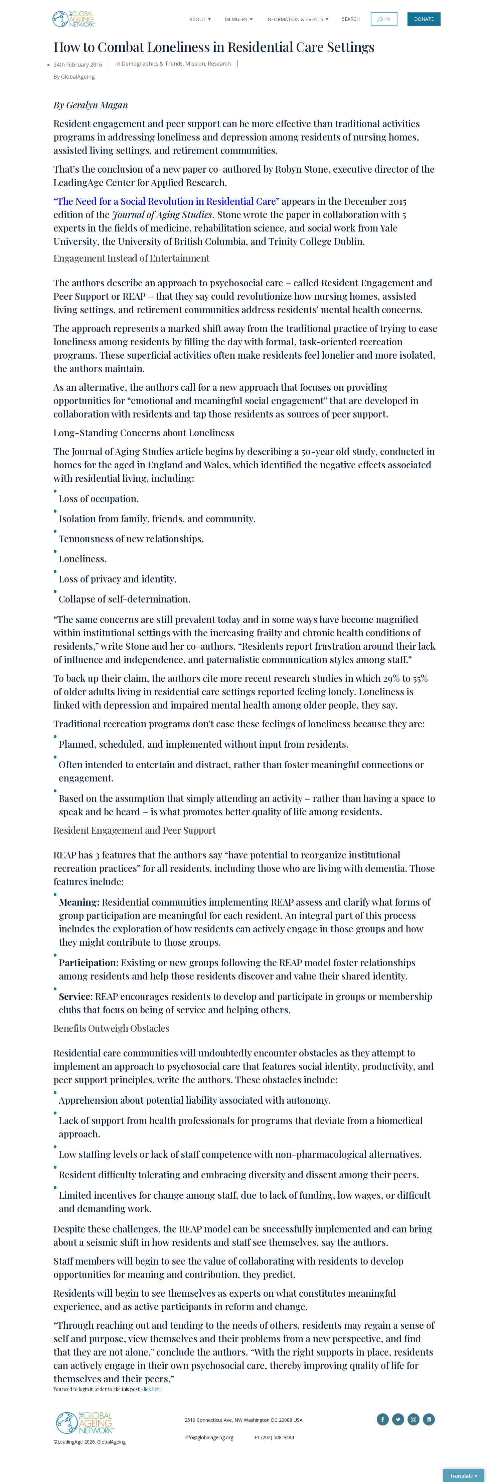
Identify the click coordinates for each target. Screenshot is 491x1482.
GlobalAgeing (78, 76)
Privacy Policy (141, 1442)
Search (351, 19)
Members (236, 19)
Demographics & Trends (152, 63)
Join (384, 19)
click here (151, 1389)
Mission (195, 63)
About (197, 19)
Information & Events (294, 19)
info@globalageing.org (209, 1437)
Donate (424, 19)
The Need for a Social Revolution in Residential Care (166, 201)
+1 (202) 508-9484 (274, 1437)
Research (219, 63)
